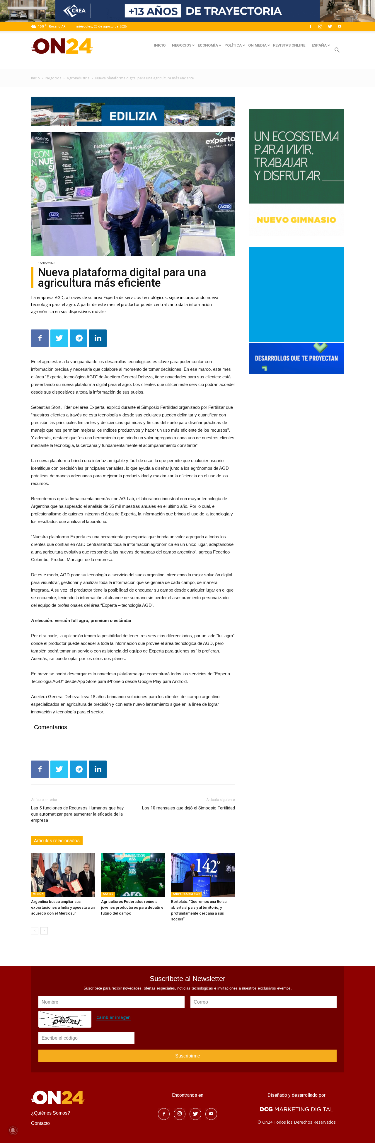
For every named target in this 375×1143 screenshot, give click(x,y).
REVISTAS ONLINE (289, 45)
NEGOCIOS (181, 45)
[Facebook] (310, 26)
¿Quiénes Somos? (50, 1112)
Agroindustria (78, 78)
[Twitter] (329, 26)
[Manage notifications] (13, 1130)
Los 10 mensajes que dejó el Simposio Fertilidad (188, 808)
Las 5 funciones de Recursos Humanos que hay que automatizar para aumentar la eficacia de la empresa (77, 814)
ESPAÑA (319, 45)
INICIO (160, 45)
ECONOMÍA (208, 45)
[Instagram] (320, 26)
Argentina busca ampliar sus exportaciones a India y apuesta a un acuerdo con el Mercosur (63, 907)
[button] (337, 51)
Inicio (35, 78)
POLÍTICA (233, 45)
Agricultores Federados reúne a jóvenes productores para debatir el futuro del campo (132, 907)
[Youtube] (339, 26)
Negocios (53, 78)
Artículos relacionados (57, 840)
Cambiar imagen (113, 1017)
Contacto (40, 1123)
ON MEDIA (257, 45)
